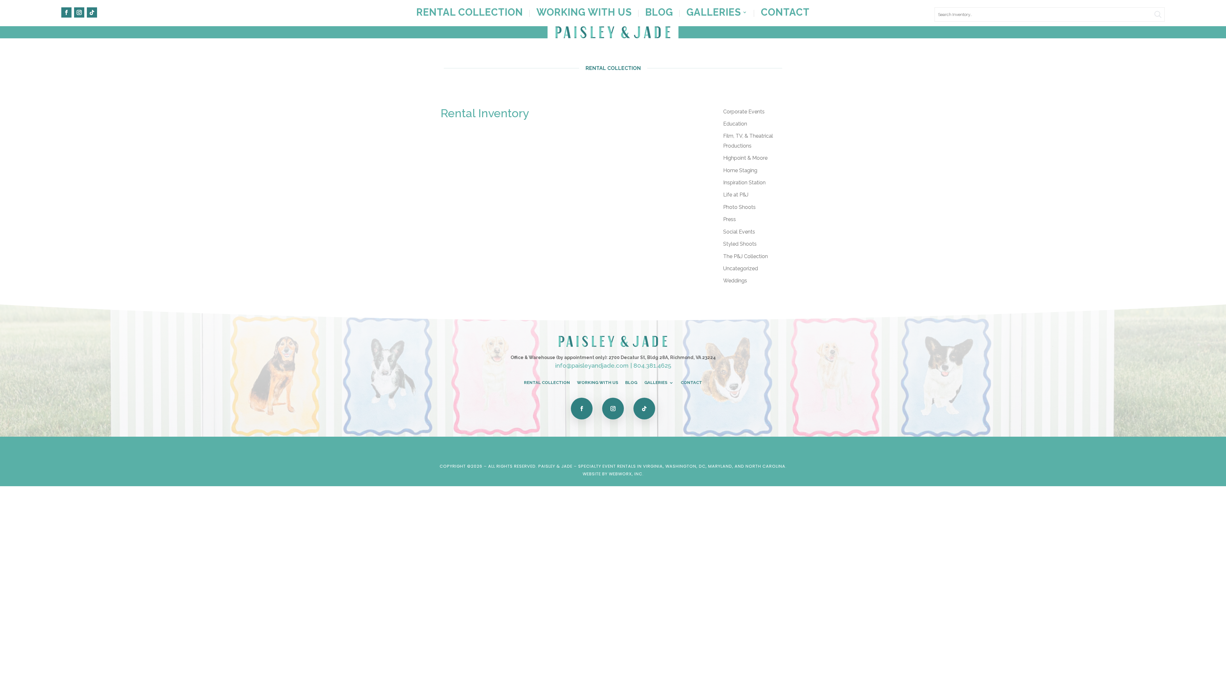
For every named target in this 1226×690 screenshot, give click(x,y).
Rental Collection (469, 13)
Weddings (735, 281)
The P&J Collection (745, 256)
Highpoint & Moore (745, 158)
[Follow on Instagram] (79, 12)
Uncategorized (740, 268)
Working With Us (584, 13)
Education (735, 124)
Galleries (713, 13)
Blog (659, 13)
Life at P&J (735, 195)
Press (729, 219)
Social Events (739, 232)
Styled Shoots (740, 244)
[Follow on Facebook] (66, 12)
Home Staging (740, 170)
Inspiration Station (744, 183)
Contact (785, 13)
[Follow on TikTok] (92, 12)
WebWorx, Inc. (626, 474)
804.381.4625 (652, 365)
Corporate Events (744, 112)
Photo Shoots (739, 207)
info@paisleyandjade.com (592, 365)
